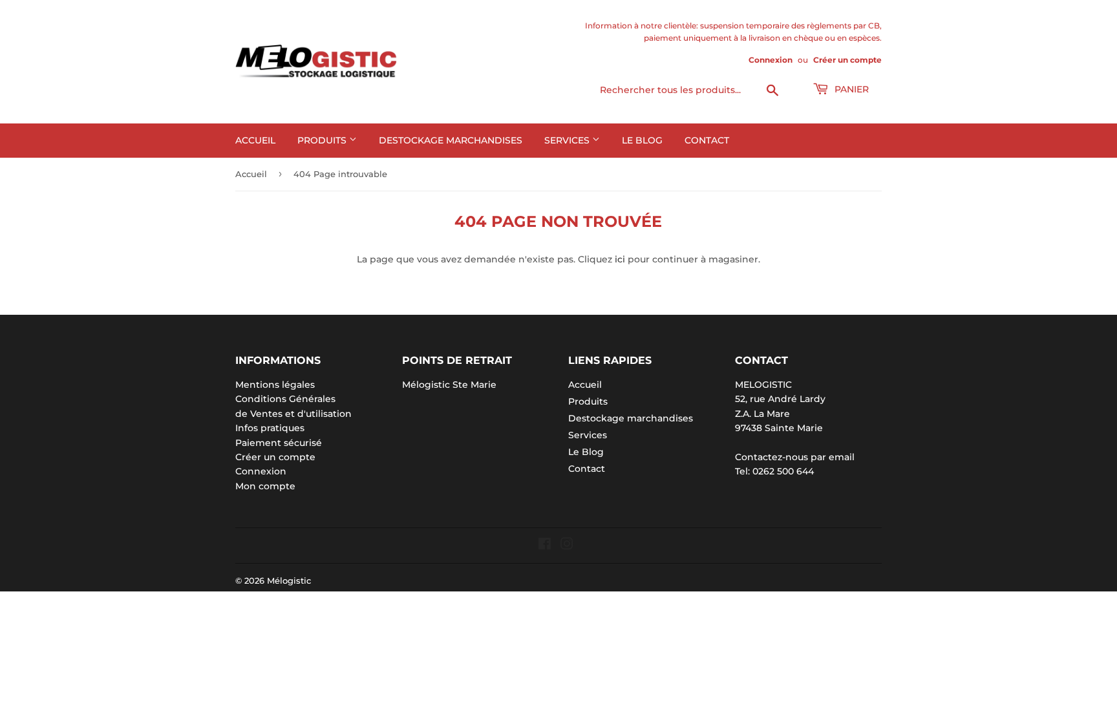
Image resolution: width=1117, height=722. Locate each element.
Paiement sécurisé (278, 443)
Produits (323, 140)
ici (620, 259)
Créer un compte (847, 60)
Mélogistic (289, 580)
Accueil (255, 140)
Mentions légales (275, 384)
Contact (707, 140)
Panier (850, 89)
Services (568, 140)
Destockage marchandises (450, 140)
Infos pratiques (269, 428)
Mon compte (265, 486)
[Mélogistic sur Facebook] (544, 545)
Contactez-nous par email (795, 457)
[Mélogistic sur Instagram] (566, 545)
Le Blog (642, 140)
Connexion (771, 60)
